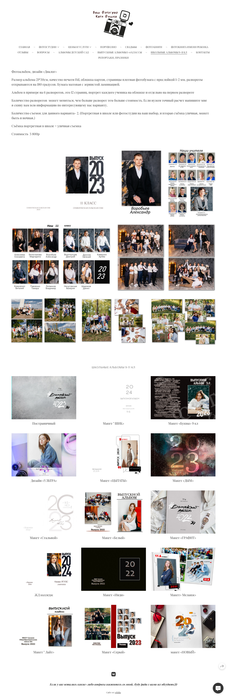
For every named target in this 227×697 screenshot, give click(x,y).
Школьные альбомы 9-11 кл (169, 52)
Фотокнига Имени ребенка (189, 47)
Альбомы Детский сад (73, 52)
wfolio (118, 692)
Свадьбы (131, 47)
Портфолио (108, 47)
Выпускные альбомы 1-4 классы (120, 52)
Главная (24, 47)
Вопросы (43, 52)
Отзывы (23, 52)
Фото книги (154, 47)
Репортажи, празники (113, 57)
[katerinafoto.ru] (113, 23)
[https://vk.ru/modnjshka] (113, 674)
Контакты (203, 52)
